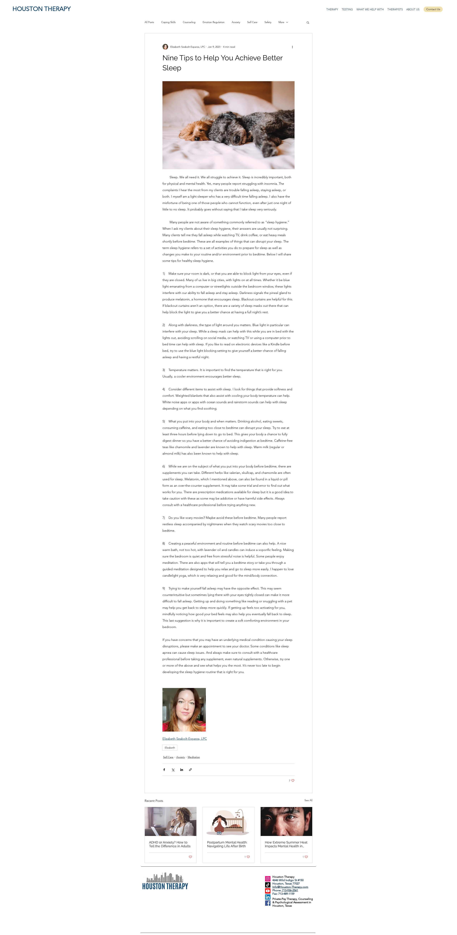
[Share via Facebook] (164, 769)
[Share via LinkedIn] (181, 769)
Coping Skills (168, 22)
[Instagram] (267, 878)
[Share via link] (190, 769)
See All (308, 800)
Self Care (252, 22)
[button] (308, 22)
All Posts (149, 22)
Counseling (189, 22)
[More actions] (292, 47)
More (281, 22)
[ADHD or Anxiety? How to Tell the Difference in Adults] (170, 821)
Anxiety (236, 22)
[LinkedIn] (267, 897)
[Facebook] (267, 903)
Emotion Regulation (214, 22)
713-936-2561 (289, 890)
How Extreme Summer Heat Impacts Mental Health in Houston (286, 844)
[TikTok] (267, 885)
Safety (268, 22)
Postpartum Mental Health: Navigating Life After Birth (227, 844)
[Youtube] (267, 891)
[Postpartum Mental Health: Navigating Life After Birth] (228, 821)
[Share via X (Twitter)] (173, 769)
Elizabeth (170, 747)
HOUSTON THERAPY (41, 8)
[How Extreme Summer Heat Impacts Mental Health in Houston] (286, 821)
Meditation (194, 757)
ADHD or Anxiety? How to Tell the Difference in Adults (169, 844)
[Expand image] (184, 709)
